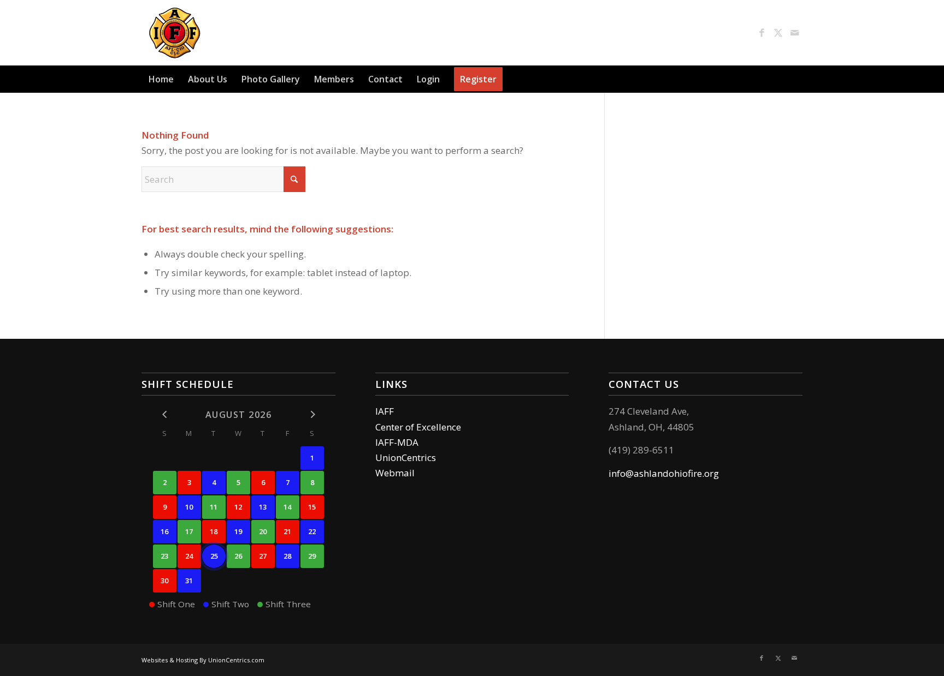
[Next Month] (312, 414)
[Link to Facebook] (761, 33)
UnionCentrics (405, 457)
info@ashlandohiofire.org (664, 473)
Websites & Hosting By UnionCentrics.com (202, 660)
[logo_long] (237, 32)
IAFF (384, 411)
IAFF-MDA (396, 442)
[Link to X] (778, 33)
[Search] (796, 79)
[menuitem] (161, 79)
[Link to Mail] (794, 33)
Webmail (395, 472)
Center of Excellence (418, 427)
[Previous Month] (164, 414)
